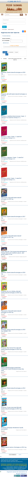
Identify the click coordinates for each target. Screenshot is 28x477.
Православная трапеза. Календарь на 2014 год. (14, 447)
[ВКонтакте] (23, 31)
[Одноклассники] (25, 31)
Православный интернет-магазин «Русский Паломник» (15, 468)
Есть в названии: (5, 40)
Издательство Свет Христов (13, 74)
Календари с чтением (22, 74)
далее (20, 454)
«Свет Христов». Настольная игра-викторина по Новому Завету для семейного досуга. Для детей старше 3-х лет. (14, 253)
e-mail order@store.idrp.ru (9, 469)
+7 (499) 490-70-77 (20, 469)
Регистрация (4, 29)
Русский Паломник (23, 465)
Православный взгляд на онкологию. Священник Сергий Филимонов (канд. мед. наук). (12, 369)
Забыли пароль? (11, 29)
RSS (1, 456)
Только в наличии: (6, 38)
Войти (4, 26)
